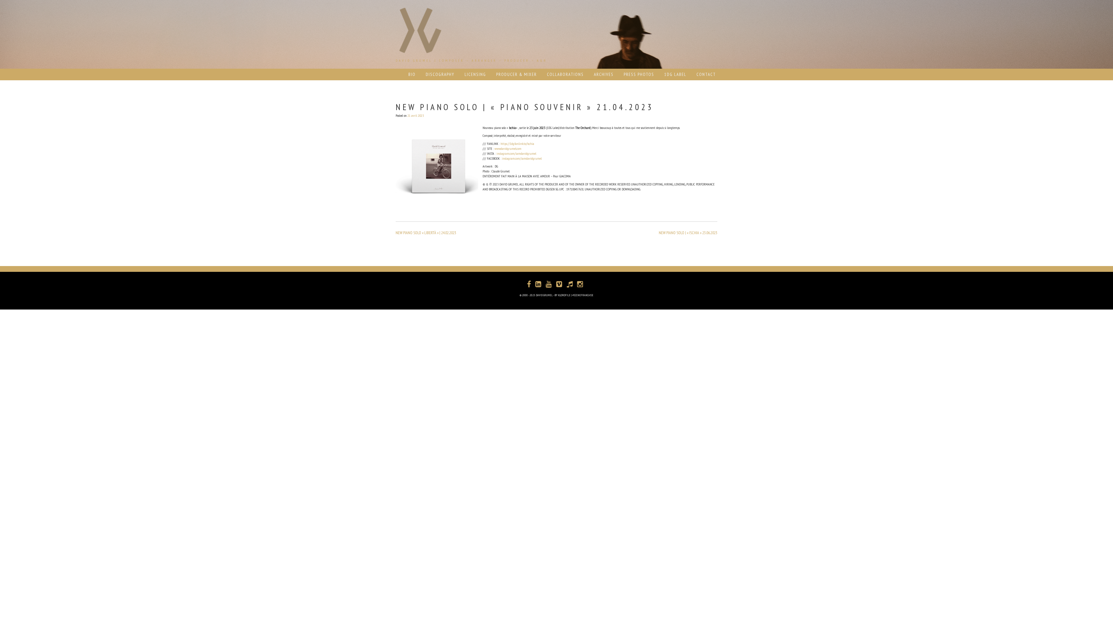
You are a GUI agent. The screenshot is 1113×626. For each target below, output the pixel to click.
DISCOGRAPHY (440, 74)
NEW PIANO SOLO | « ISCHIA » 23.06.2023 (688, 232)
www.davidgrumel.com (507, 148)
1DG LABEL (675, 74)
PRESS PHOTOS (639, 74)
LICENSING (475, 74)
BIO (412, 74)
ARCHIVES (604, 74)
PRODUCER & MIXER (516, 74)
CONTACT (706, 74)
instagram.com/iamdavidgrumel (516, 153)
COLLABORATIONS (565, 74)
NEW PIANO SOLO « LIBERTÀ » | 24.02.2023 (426, 232)
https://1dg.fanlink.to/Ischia (517, 143)
